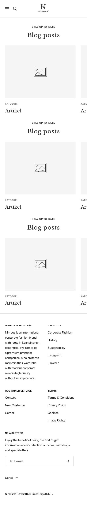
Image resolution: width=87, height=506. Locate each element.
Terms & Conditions (61, 397)
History (52, 340)
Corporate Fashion (60, 332)
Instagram (54, 355)
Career (9, 413)
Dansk (9, 477)
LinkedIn (53, 363)
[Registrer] (67, 461)
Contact (10, 397)
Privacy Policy (57, 405)
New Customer (15, 405)
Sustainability (56, 348)
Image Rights (56, 420)
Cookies (53, 413)
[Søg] (15, 9)
